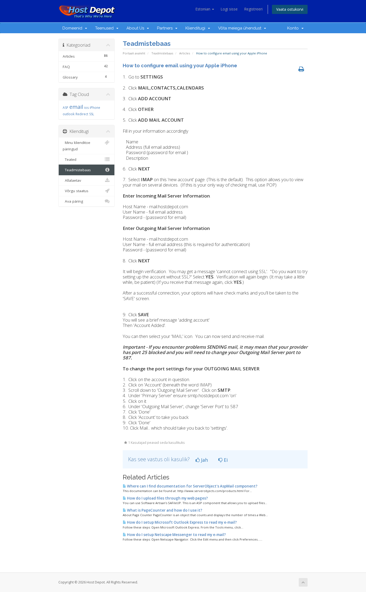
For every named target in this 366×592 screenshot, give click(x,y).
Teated (69, 159)
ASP (65, 107)
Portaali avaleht (134, 53)
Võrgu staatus (75, 190)
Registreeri (253, 9)
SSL (91, 114)
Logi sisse (229, 9)
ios (86, 107)
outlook (68, 114)
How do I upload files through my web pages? (167, 498)
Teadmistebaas (162, 53)
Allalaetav (72, 180)
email (76, 106)
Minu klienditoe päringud (76, 145)
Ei (225, 460)
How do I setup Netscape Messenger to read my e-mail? (176, 534)
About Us (136, 28)
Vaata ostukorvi (289, 9)
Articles (184, 53)
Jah (204, 460)
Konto (294, 28)
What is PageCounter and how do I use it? (164, 510)
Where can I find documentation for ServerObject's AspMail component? (191, 486)
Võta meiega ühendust (240, 28)
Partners (166, 28)
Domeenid (73, 28)
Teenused (105, 28)
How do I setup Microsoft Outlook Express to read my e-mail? (181, 522)
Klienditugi (196, 28)
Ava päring (73, 201)
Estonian (203, 9)
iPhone (95, 107)
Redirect (82, 114)
